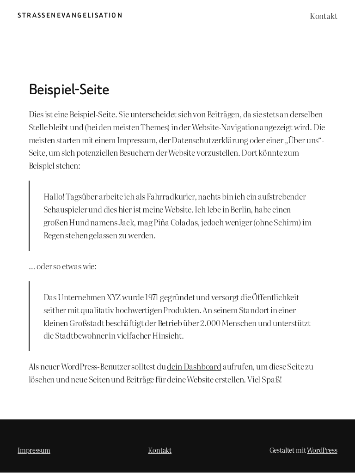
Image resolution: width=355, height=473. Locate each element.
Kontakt (159, 450)
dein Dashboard (194, 366)
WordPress (322, 450)
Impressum (34, 450)
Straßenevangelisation (70, 15)
